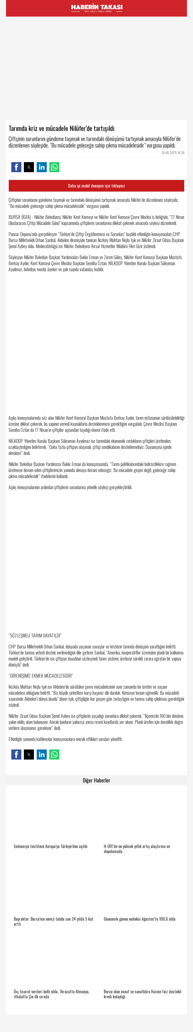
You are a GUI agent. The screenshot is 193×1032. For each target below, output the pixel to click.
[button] (16, 167)
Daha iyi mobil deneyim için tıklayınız (96, 186)
